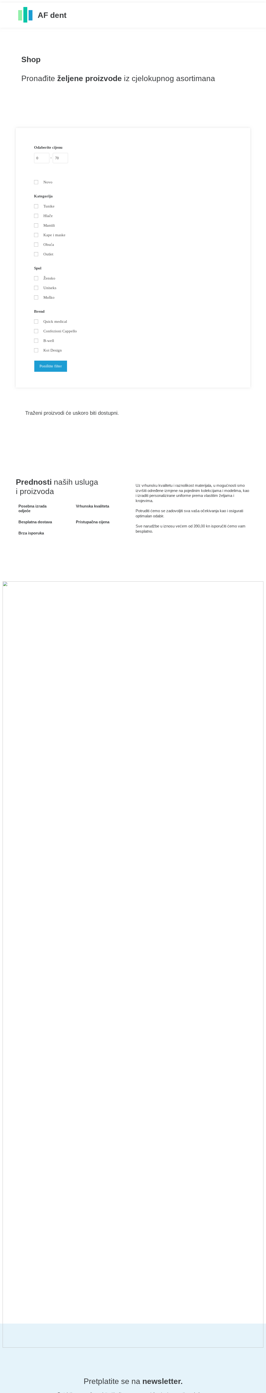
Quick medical (55, 321)
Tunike (49, 206)
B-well (48, 341)
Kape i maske (54, 235)
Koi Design (52, 350)
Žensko (49, 278)
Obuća (48, 244)
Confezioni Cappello (60, 331)
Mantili (49, 225)
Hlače (48, 216)
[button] (243, 15)
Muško (49, 297)
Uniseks (49, 288)
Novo (47, 182)
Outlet (48, 254)
